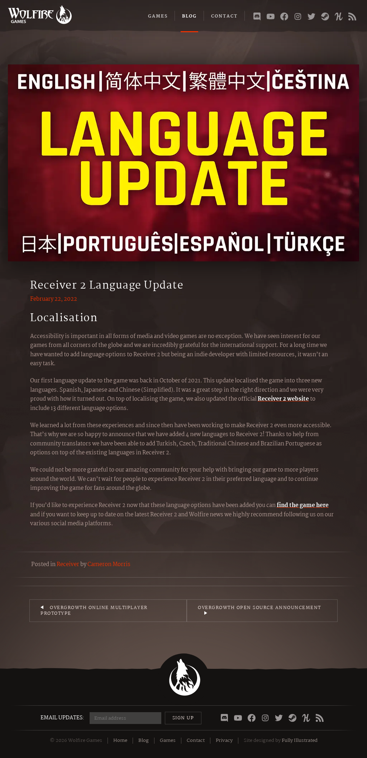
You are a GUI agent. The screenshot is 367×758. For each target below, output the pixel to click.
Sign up (183, 718)
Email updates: (62, 718)
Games (158, 16)
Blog (189, 16)
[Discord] (257, 18)
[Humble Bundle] (338, 18)
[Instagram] (298, 18)
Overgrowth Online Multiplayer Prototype (94, 610)
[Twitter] (311, 18)
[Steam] (325, 18)
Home (120, 740)
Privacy (224, 740)
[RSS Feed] (352, 18)
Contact (224, 16)
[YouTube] (270, 18)
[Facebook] (284, 18)
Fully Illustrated (300, 740)
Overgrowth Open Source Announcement (259, 608)
